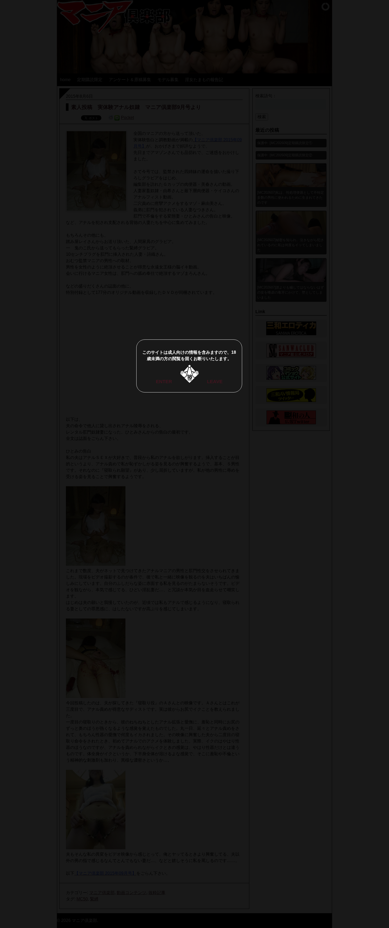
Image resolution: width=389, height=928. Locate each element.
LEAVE (215, 381)
